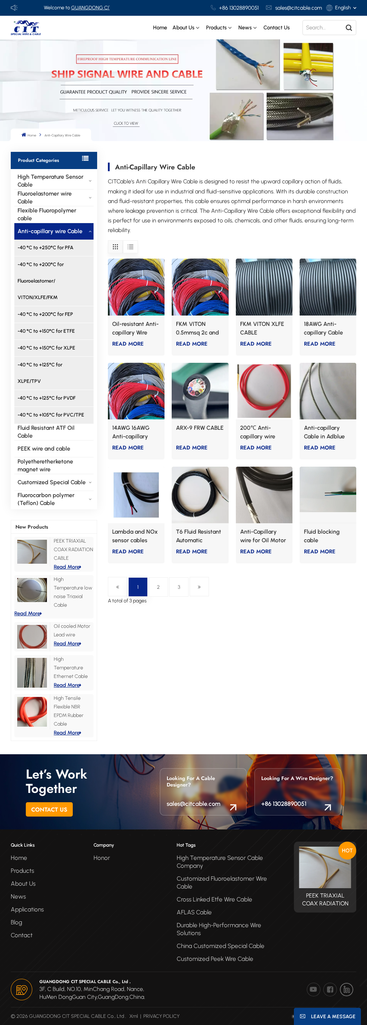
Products (22, 870)
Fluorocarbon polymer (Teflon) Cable (46, 499)
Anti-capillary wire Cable (50, 231)
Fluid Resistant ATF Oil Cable (46, 431)
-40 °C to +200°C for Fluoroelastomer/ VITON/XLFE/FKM (41, 280)
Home (160, 27)
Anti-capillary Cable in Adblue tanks (324, 432)
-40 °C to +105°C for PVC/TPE (51, 415)
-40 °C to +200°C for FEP (45, 314)
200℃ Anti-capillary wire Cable (257, 432)
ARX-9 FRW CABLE (200, 427)
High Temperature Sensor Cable (51, 180)
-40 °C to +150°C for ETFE (46, 331)
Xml (133, 1016)
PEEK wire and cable (44, 448)
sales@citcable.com (298, 8)
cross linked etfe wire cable (214, 899)
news (245, 27)
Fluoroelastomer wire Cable (45, 197)
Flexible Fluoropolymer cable (47, 214)
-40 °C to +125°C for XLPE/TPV (40, 373)
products (216, 27)
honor (102, 857)
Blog (16, 922)
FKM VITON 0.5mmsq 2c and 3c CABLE (197, 329)
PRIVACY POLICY (161, 1016)
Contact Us (49, 809)
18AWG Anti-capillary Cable (323, 328)
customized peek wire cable (215, 958)
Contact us (276, 27)
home (19, 857)
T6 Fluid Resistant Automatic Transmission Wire (199, 536)
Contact (22, 935)
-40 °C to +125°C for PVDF (47, 398)
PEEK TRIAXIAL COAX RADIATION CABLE (73, 549)
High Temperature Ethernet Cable (71, 667)
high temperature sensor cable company (220, 861)
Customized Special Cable (52, 482)
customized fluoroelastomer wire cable (222, 882)
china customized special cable (220, 945)
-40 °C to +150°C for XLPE (46, 348)
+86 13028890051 (239, 8)
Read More (67, 567)
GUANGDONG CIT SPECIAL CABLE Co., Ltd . (96, 8)
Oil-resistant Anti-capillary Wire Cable (135, 329)
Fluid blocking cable (322, 536)
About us (183, 27)
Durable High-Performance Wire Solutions (219, 929)
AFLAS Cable (194, 912)
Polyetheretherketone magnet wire (45, 465)
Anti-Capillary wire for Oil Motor (263, 536)
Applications (27, 909)
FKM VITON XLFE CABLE (262, 328)
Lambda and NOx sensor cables (135, 536)
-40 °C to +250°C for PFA (45, 248)
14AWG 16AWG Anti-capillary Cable (130, 432)
